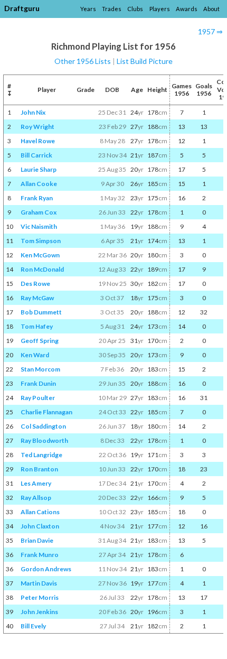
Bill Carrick (36, 155)
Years (88, 8)
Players (159, 8)
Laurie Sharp (38, 169)
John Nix (33, 112)
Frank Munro (40, 555)
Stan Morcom (40, 369)
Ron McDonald (42, 269)
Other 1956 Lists (82, 61)
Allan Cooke (39, 184)
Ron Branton (39, 469)
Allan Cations (40, 512)
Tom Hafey (37, 326)
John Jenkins (39, 612)
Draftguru (22, 8)
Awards (186, 8)
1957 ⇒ (210, 31)
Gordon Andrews (46, 569)
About (211, 8)
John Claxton (40, 526)
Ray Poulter (38, 398)
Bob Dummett (41, 312)
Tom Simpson (41, 241)
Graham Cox (38, 212)
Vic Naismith (39, 226)
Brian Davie (37, 540)
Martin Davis (39, 583)
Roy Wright (37, 127)
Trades (111, 8)
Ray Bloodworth (44, 440)
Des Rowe (35, 283)
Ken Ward (35, 355)
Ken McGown (40, 255)
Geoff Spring (40, 341)
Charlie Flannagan (46, 412)
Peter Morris (40, 597)
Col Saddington (43, 426)
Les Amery (36, 483)
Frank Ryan (37, 198)
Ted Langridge (41, 455)
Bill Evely (33, 626)
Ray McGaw (37, 298)
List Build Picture (145, 61)
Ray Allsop (36, 498)
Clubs (135, 8)
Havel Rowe (38, 141)
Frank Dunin (38, 383)
